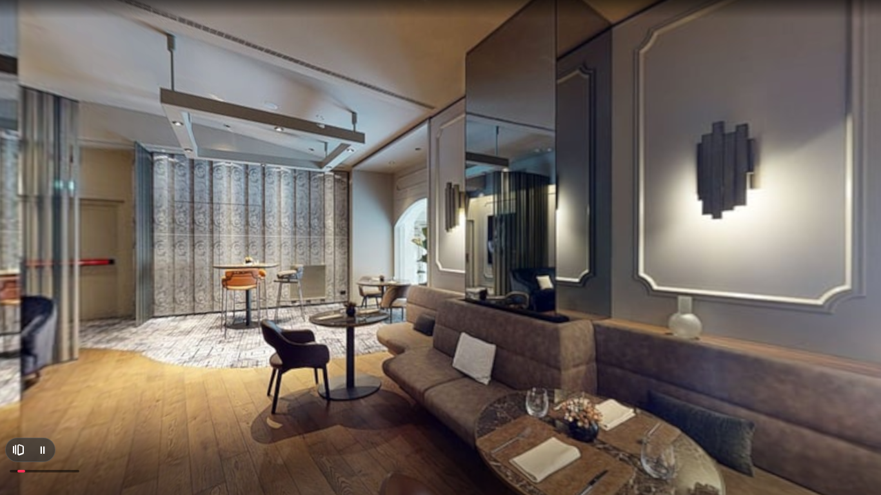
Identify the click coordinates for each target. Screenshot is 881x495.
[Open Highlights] (18, 449)
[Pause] (42, 449)
